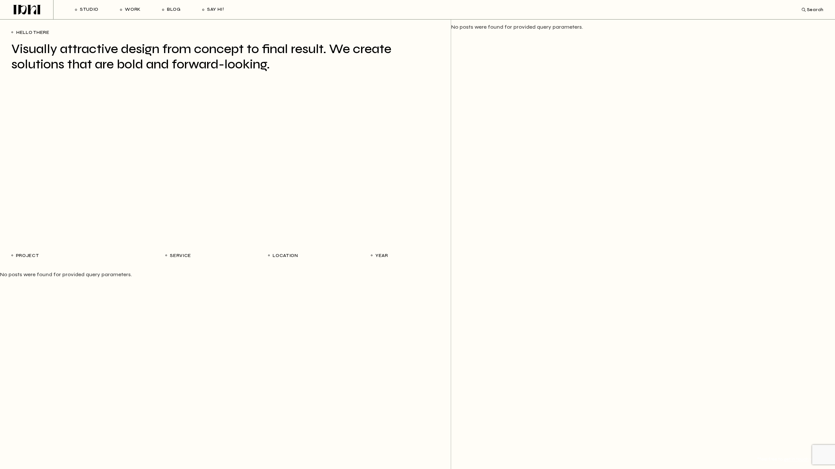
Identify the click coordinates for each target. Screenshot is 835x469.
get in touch (796, 459)
